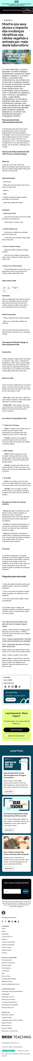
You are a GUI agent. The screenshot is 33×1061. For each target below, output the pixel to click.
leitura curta (25, 629)
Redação (4, 939)
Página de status (6, 950)
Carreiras (4, 953)
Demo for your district (16, 736)
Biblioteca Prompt (7, 981)
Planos (4, 931)
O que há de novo (7, 936)
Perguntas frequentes (8, 944)
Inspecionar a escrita (8, 997)
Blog (3, 973)
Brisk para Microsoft (7, 1007)
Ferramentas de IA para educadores (12, 991)
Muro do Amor (6, 976)
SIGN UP (25, 891)
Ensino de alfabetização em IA (10, 984)
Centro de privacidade (8, 942)
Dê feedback (6, 994)
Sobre (3, 928)
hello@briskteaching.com (9, 917)
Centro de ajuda (6, 947)
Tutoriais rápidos (6, 965)
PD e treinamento (7, 960)
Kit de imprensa (6, 968)
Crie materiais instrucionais (9, 1002)
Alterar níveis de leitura (8, 999)
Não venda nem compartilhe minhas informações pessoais (16, 1054)
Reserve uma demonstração (12, 10)
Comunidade (5, 970)
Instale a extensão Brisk (16, 639)
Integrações (5, 934)
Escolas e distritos (7, 1028)
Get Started (10, 699)
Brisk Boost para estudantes (10, 1005)
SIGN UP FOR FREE (16, 730)
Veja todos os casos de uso (10, 1031)
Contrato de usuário (23, 1050)
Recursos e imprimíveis (8, 962)
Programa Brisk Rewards (9, 979)
